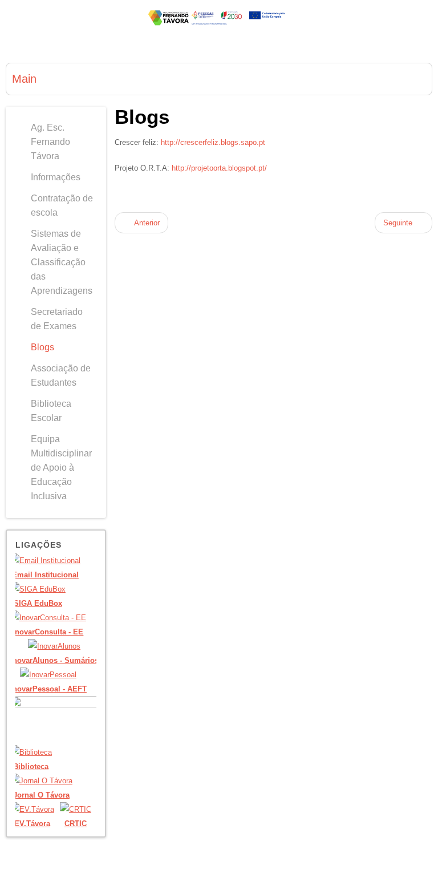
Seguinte (399, 223)
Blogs (142, 117)
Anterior (146, 223)
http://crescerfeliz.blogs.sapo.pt (213, 142)
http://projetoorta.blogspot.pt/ (219, 168)
